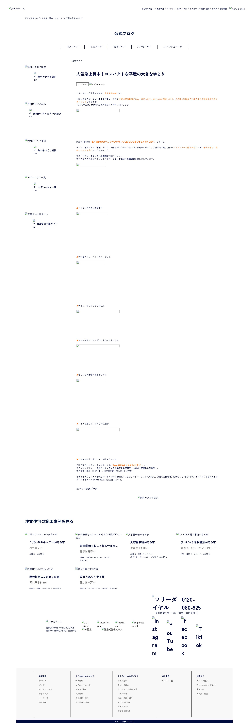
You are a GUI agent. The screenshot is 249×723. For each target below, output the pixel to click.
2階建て (32, 554)
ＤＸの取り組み (82, 698)
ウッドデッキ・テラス (93, 588)
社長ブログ (96, 46)
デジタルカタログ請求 (206, 685)
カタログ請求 (202, 680)
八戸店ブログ (144, 46)
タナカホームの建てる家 (199, 8)
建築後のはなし (124, 710)
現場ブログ (120, 46)
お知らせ (42, 680)
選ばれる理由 (123, 685)
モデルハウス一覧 (83, 685)
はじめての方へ (148, 8)
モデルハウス (182, 8)
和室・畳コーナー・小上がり (140, 557)
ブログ (214, 8)
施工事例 (160, 8)
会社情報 (79, 680)
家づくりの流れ (124, 702)
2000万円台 (40, 554)
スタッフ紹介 (81, 689)
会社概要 (223, 8)
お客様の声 (43, 693)
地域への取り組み (125, 698)
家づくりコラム (45, 689)
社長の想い (122, 680)
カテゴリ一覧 (167, 680)
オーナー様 (43, 698)
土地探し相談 (202, 693)
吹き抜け (107, 557)
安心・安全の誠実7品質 (127, 689)
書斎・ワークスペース (95, 557)
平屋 (183, 554)
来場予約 (200, 689)
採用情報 (79, 693)
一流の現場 (122, 693)
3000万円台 (84, 560)
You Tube (42, 702)
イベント (170, 8)
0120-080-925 (191, 603)
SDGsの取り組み (82, 702)
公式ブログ (35, 18)
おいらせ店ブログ (172, 46)
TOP (27, 18)
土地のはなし (123, 706)
